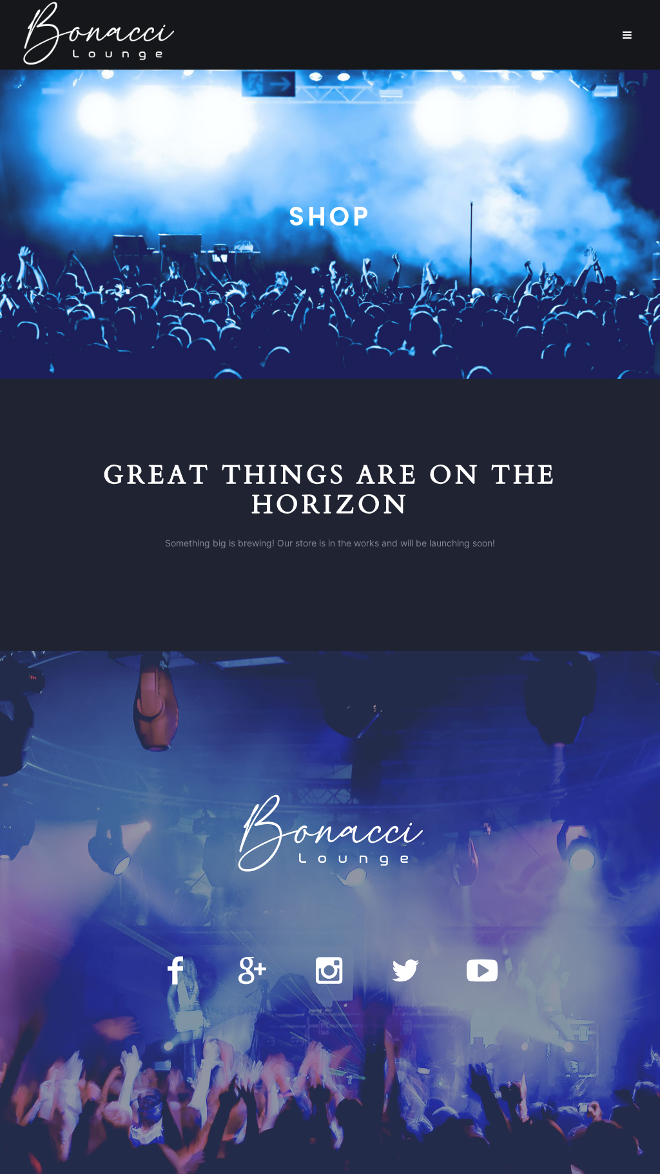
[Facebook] (175, 970)
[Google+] (252, 970)
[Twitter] (405, 970)
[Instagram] (328, 970)
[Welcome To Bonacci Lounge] (330, 835)
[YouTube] (482, 970)
